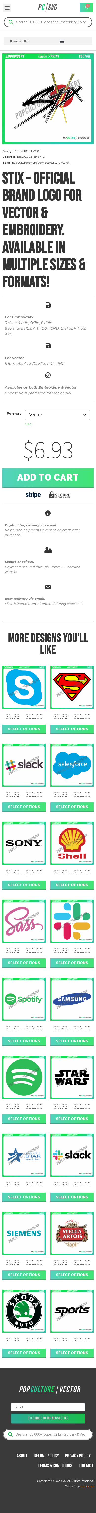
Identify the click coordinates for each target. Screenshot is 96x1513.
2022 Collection (31, 156)
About (22, 1456)
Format (14, 413)
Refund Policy (46, 1456)
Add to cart (48, 477)
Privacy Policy (78, 1456)
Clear (28, 424)
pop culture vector (57, 162)
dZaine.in (87, 1486)
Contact (86, 1466)
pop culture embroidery (28, 162)
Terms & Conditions (55, 1466)
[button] (7, 8)
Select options (24, 729)
